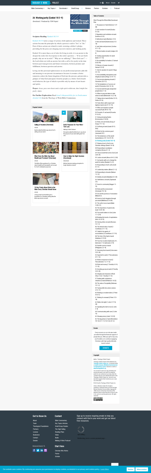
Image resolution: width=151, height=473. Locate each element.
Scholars (105, 8)
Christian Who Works (61, 451)
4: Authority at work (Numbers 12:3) (105, 39)
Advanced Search (38, 446)
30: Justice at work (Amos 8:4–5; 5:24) (106, 157)
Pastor (57, 454)
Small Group (75, 8)
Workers (88, 8)
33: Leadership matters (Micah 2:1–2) (106, 169)
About (108, 3)
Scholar (57, 456)
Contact (35, 438)
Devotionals (63, 8)
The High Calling (60, 429)
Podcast (117, 8)
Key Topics (51, 8)
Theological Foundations (40, 426)
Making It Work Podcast (62, 441)
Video (57, 435)
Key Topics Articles (61, 423)
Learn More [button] (104, 469)
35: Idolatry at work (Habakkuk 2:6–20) (106, 177)
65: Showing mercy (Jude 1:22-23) (105, 316)
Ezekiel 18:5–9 (52, 36)
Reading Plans (59, 432)
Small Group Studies (61, 426)
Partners (36, 429)
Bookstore (36, 435)
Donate (113, 3)
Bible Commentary (37, 8)
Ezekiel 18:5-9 (38, 41)
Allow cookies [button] (142, 469)
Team (35, 423)
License (35, 432)
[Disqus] (60, 233)
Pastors (96, 8)
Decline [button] (130, 469)
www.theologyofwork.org (100, 368)
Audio (57, 438)
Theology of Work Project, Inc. (101, 363)
